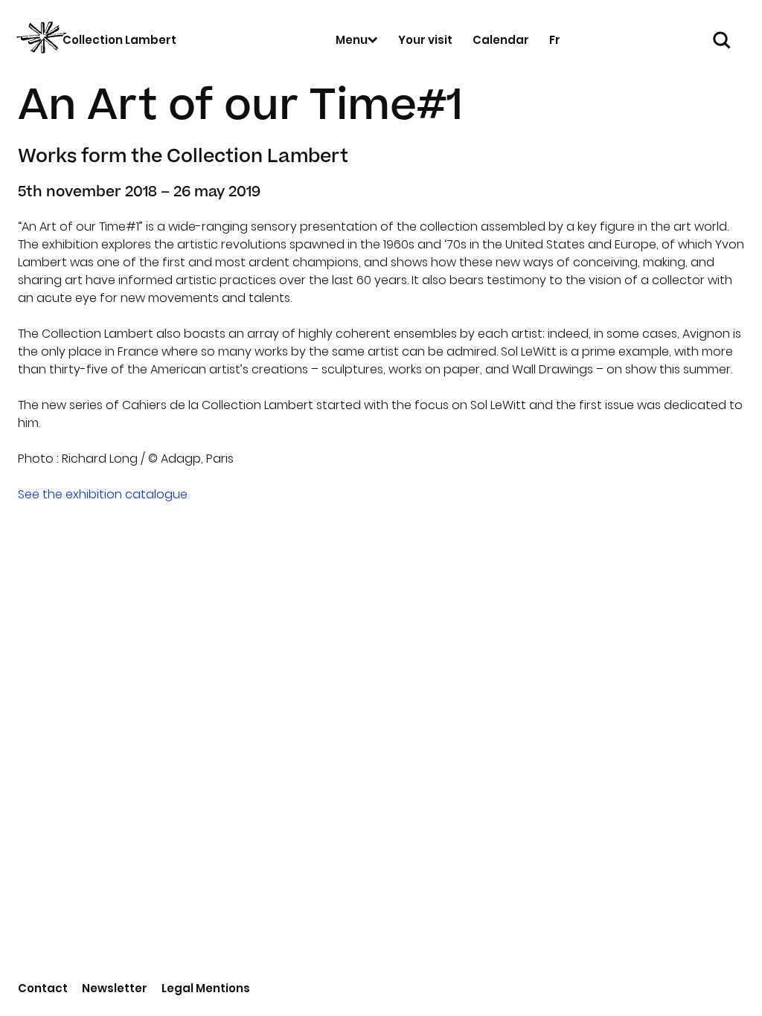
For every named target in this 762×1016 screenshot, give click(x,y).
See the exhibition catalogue (103, 494)
